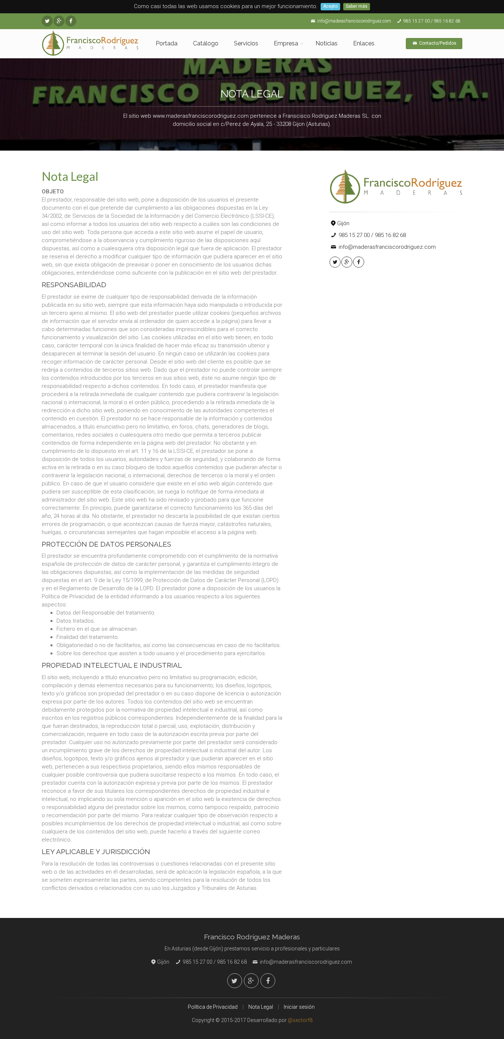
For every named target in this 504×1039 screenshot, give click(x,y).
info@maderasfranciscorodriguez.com (353, 21)
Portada (166, 43)
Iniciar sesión (299, 1007)
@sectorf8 (300, 1020)
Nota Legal (260, 1007)
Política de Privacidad (213, 1007)
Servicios (246, 43)
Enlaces (363, 43)
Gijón (343, 223)
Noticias (326, 43)
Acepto (330, 6)
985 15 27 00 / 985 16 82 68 (431, 21)
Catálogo (205, 43)
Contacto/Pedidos (437, 43)
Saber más (356, 6)
